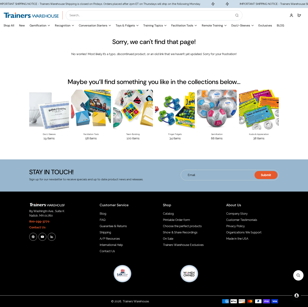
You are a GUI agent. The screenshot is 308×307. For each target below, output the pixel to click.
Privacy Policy (235, 226)
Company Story (237, 213)
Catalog (168, 213)
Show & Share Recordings (180, 232)
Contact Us (107, 251)
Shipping (105, 232)
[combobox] (155, 15)
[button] (298, 275)
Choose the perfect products (182, 226)
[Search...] (236, 15)
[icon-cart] (299, 15)
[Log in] (291, 15)
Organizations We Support (243, 232)
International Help (111, 245)
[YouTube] (42, 237)
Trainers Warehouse (136, 301)
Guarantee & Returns (113, 226)
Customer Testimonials (241, 220)
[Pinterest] (33, 237)
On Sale (168, 238)
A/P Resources (110, 238)
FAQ (103, 220)
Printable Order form (176, 220)
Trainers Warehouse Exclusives (183, 245)
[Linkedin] (52, 237)
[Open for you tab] (296, 295)
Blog (103, 213)
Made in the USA (237, 238)
